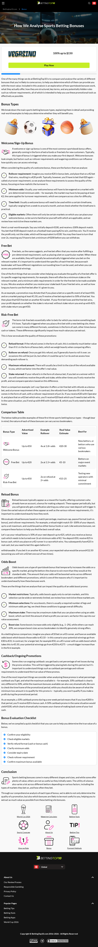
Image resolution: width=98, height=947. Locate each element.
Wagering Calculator (49, 817)
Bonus (48, 848)
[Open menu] (3, 3)
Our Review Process (12, 882)
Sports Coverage (23, 832)
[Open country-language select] (94, 3)
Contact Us (9, 896)
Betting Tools (74, 817)
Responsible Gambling (13, 887)
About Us (49, 832)
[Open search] (89, 3)
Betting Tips (74, 832)
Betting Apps (9, 917)
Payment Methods (74, 848)
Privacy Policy (10, 891)
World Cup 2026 (23, 817)
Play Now (49, 65)
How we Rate (23, 848)
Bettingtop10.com (10, 9)
